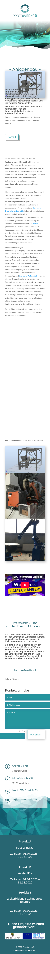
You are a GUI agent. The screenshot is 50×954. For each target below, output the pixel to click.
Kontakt (12, 137)
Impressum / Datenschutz (25, 950)
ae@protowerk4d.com (24, 799)
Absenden (36, 734)
